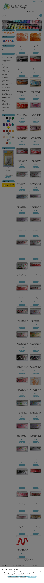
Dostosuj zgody (23, 576)
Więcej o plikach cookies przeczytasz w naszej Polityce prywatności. (13, 574)
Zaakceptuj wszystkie (32, 576)
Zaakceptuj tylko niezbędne (13, 576)
